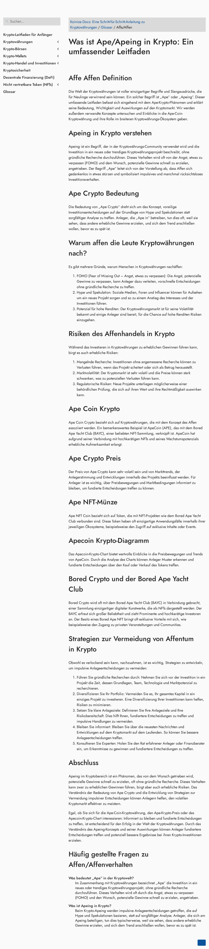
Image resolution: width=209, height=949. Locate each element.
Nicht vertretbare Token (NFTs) (28, 84)
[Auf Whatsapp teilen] (103, 63)
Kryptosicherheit (16, 70)
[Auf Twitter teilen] (80, 63)
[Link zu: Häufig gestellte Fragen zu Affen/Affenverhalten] (201, 859)
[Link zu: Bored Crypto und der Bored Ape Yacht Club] (201, 584)
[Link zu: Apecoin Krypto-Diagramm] (155, 540)
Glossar (9, 91)
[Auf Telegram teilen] (111, 63)
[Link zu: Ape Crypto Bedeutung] (145, 193)
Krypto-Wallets (15, 56)
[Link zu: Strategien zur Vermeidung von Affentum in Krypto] (201, 643)
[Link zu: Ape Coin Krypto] (125, 408)
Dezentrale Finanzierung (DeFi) (28, 77)
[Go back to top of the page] (202, 943)
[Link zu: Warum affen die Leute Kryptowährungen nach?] (201, 248)
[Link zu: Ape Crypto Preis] (126, 458)
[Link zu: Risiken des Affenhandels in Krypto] (180, 333)
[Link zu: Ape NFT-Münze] (123, 502)
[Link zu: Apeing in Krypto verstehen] (157, 132)
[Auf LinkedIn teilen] (88, 63)
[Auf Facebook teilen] (72, 63)
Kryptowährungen (18, 41)
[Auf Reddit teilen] (96, 63)
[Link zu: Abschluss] (104, 762)
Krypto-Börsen (15, 49)
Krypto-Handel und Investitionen (29, 63)
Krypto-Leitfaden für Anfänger (27, 34)
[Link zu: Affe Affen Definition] (138, 78)
